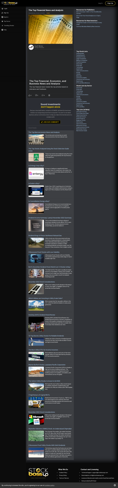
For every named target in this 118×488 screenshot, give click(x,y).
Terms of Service (64, 478)
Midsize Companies (81, 60)
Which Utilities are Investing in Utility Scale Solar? (46, 298)
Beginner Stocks (81, 120)
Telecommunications (82, 70)
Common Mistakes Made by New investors (88, 26)
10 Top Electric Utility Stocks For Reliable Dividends (46, 336)
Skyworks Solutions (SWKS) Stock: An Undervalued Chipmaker (50, 429)
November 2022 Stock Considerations (42, 412)
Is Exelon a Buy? (34, 183)
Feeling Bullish (80, 53)
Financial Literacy (81, 117)
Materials (79, 76)
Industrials (79, 64)
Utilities (78, 74)
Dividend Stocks (80, 57)
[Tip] (49, 95)
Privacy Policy (63, 475)
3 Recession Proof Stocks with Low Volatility (44, 252)
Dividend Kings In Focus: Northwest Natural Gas (45, 235)
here (107, 478)
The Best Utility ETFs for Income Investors (43, 350)
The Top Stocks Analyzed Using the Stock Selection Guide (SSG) (49, 150)
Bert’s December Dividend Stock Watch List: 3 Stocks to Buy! (49, 267)
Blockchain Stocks (81, 129)
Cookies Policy (63, 472)
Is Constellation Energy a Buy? (39, 201)
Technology (79, 67)
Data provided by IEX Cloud (89, 481)
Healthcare (79, 69)
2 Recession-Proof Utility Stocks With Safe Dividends (47, 445)
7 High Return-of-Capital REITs (39, 395)
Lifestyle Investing (81, 111)
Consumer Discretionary (83, 79)
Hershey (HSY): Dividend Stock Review (42, 315)
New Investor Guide (81, 130)
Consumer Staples (81, 77)
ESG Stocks (79, 122)
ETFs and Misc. (80, 106)
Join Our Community (51, 122)
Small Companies (81, 62)
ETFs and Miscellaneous (83, 83)
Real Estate (79, 81)
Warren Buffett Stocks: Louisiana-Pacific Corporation (47, 365)
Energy (78, 72)
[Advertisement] (50, 63)
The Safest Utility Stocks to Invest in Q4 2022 (44, 381)
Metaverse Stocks (81, 125)
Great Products (80, 118)
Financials (79, 65)
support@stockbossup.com (100, 472)
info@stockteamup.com (97, 475)
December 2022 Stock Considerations (42, 282)
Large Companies (81, 58)
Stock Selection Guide (82, 113)
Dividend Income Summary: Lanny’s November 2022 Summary (50, 218)
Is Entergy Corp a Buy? (36, 166)
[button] (13, 8)
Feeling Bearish (80, 55)
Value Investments (81, 115)
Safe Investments (81, 123)
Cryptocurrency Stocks (82, 127)
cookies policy (49, 485)
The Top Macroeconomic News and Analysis (44, 132)
